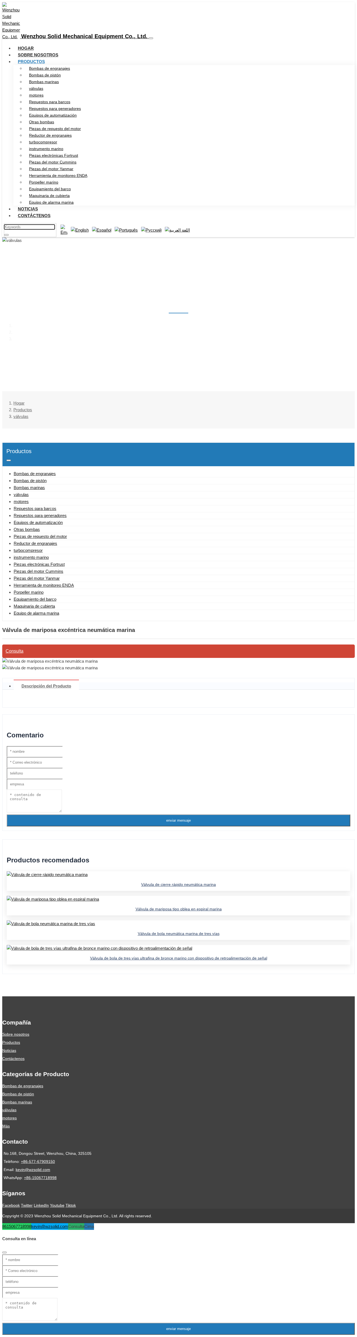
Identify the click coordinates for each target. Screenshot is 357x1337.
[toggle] (151, 38)
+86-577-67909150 (38, 1161)
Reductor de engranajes (50, 135)
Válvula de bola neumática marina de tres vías (178, 933)
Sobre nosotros (38, 54)
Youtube (57, 1205)
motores (36, 95)
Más (6, 1126)
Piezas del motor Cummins (52, 162)
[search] (6, 235)
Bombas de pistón (45, 75)
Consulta (14, 651)
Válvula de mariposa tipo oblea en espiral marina (179, 909)
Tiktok (71, 1205)
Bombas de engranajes (49, 68)
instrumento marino (46, 148)
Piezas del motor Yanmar (51, 169)
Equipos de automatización (53, 115)
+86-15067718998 (40, 1177)
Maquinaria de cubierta (49, 195)
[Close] (4, 1252)
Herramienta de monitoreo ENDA (58, 175)
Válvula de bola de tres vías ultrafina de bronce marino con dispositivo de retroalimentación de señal (178, 958)
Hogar (26, 48)
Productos (31, 61)
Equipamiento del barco (50, 189)
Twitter (27, 1205)
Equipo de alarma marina (51, 202)
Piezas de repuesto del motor (55, 128)
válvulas (36, 88)
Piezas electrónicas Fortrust (53, 155)
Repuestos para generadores (55, 108)
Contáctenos (34, 215)
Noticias (28, 208)
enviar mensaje (178, 820)
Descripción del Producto (46, 686)
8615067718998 (16, 1226)
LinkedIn (41, 1205)
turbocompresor (43, 142)
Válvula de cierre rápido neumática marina (178, 884)
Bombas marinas (44, 82)
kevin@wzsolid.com (33, 1169)
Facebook (11, 1205)
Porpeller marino (43, 182)
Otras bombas (41, 122)
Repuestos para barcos (49, 102)
